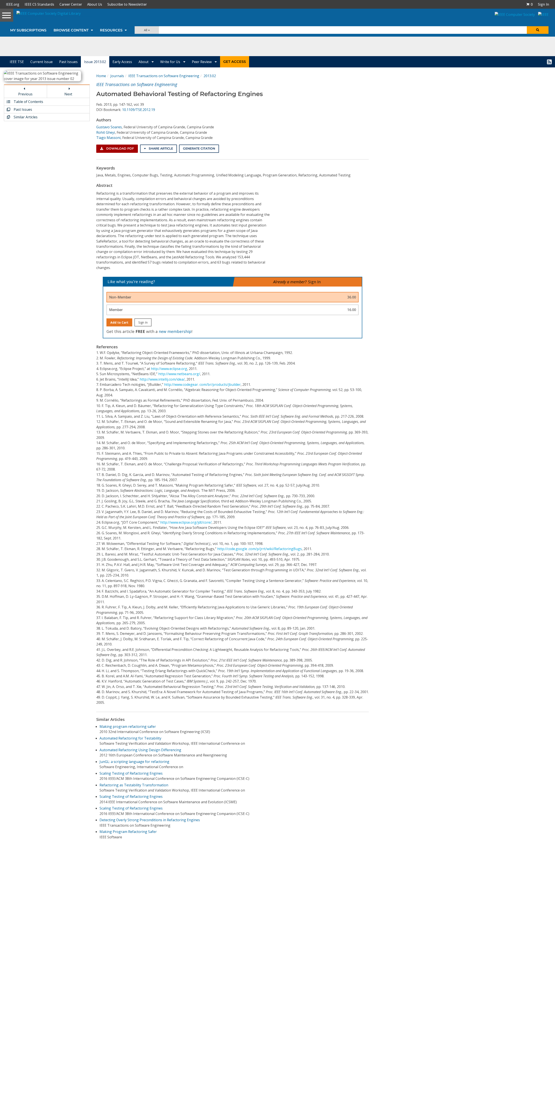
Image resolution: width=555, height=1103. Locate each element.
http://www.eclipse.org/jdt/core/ (186, 522)
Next (68, 94)
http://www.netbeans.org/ (179, 373)
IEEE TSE (17, 61)
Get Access (234, 62)
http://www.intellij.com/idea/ (162, 379)
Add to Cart (119, 322)
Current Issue (41, 61)
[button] (529, 4)
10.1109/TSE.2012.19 (138, 109)
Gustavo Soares (109, 127)
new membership (175, 331)
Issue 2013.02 (95, 61)
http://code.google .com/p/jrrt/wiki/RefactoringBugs (259, 548)
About (144, 61)
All (146, 30)
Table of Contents (28, 101)
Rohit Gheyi (105, 132)
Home (101, 75)
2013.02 (210, 75)
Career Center (70, 4)
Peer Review (202, 61)
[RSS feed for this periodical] (549, 61)
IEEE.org (12, 4)
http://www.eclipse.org (169, 368)
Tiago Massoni (108, 137)
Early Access (122, 61)
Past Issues (68, 61)
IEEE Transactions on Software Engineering (163, 75)
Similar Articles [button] (25, 117)
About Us (94, 4)
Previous (25, 94)
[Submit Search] (537, 30)
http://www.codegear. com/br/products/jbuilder (202, 384)
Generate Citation (199, 148)
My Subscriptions (28, 30)
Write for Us (170, 61)
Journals (117, 75)
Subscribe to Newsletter (127, 4)
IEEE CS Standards (39, 4)
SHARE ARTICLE (160, 148)
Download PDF (119, 148)
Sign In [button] (543, 4)
